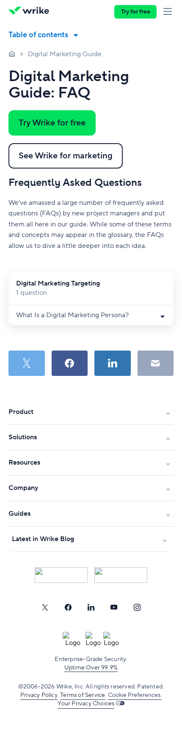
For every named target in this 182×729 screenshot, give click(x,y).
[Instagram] (137, 607)
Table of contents (38, 35)
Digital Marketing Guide (65, 54)
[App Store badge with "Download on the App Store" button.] (61, 575)
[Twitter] (45, 607)
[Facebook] (68, 607)
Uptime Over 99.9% (91, 668)
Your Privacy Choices (86, 703)
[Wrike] (31, 12)
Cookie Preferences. (135, 695)
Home (11, 53)
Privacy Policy (39, 695)
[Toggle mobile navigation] (169, 12)
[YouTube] (114, 607)
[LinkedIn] (91, 607)
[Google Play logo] (120, 575)
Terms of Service (82, 695)
